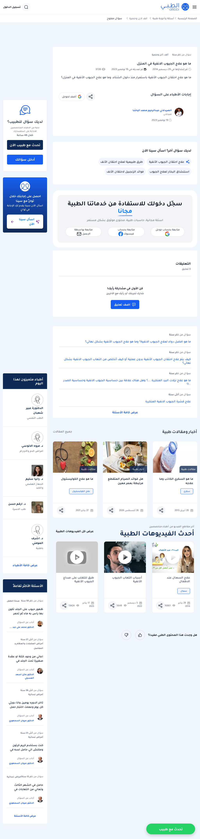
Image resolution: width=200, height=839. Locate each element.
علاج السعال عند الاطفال (178, 579)
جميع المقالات (62, 431)
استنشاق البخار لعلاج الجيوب (169, 171)
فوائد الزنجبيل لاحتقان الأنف (125, 171)
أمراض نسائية (35, 694)
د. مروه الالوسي (32, 445)
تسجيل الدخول (12, 7)
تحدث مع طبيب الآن (25, 144)
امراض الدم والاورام (31, 451)
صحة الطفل (13, 601)
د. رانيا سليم (34, 478)
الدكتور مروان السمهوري (21, 720)
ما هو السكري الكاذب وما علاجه (176, 481)
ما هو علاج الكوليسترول (77, 479)
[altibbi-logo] (175, 7)
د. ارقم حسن (17, 503)
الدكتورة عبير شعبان (34, 410)
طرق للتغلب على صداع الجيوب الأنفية (78, 579)
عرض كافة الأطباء (25, 565)
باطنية (39, 548)
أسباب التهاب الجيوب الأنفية (127, 579)
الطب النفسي (35, 418)
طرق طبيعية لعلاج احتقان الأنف (121, 162)
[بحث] (26, 7)
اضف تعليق (122, 304)
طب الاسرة (19, 509)
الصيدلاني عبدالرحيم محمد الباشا (152, 110)
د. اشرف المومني (37, 540)
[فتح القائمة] (193, 7)
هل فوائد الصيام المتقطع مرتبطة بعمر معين (125, 481)
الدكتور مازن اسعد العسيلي (24, 676)
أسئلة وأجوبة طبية (163, 18)
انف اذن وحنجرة (138, 18)
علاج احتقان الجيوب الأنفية (166, 162)
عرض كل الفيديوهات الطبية (75, 531)
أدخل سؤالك (25, 159)
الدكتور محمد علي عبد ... (22, 627)
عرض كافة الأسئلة (125, 412)
